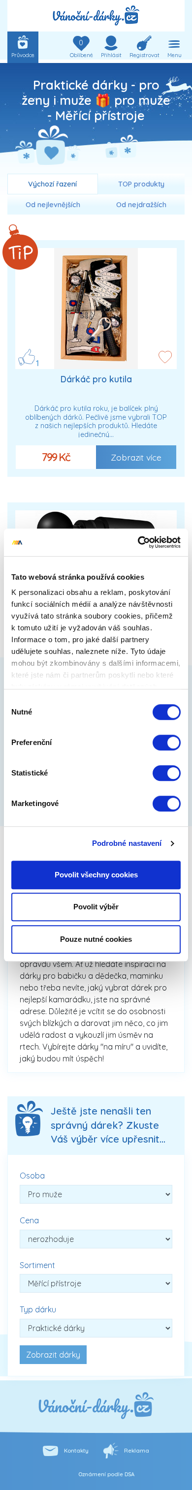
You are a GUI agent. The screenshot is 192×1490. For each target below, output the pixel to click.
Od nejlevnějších (53, 204)
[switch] (167, 742)
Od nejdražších (141, 204)
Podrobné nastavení (127, 843)
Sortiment (37, 1265)
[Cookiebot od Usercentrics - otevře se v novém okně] (138, 542)
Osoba (32, 1175)
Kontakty (76, 1450)
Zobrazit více (136, 457)
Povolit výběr (96, 906)
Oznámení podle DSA (106, 1474)
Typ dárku (38, 1309)
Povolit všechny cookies (96, 874)
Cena (29, 1220)
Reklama (136, 1450)
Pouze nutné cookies (96, 939)
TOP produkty (141, 184)
